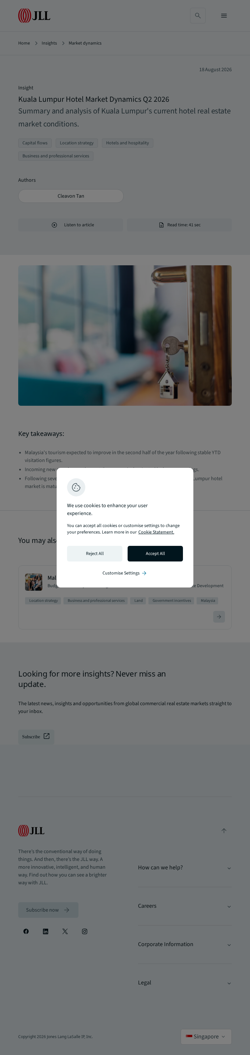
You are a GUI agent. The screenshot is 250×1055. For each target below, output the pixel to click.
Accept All (155, 553)
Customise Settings (125, 573)
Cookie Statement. (156, 532)
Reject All (95, 553)
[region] (125, 527)
